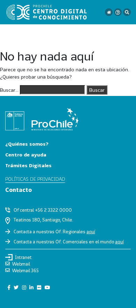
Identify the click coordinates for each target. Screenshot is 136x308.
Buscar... (9, 90)
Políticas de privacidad (35, 179)
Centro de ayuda (25, 154)
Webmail (21, 264)
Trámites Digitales (28, 165)
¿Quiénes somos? (26, 144)
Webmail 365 (25, 270)
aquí (90, 231)
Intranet (23, 257)
